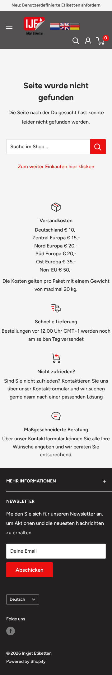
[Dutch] (55, 26)
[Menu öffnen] (9, 26)
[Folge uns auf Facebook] (10, 631)
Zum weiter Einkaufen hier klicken (56, 166)
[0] (101, 41)
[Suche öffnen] (75, 40)
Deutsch (17, 599)
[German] (75, 26)
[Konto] (88, 40)
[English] (65, 26)
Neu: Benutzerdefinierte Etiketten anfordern (56, 5)
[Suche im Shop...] (98, 146)
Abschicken (30, 570)
